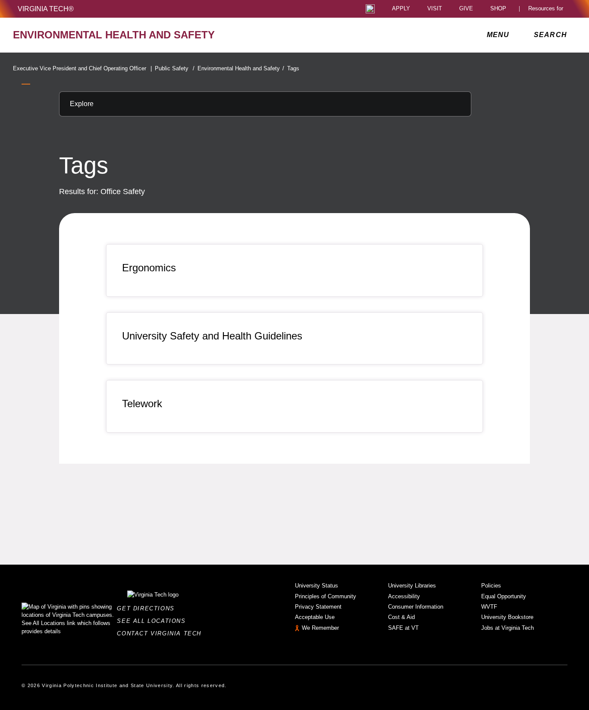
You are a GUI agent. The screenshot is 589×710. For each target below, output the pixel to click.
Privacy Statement (318, 606)
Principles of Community (325, 596)
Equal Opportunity (503, 596)
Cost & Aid (401, 617)
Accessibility (404, 596)
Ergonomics (149, 267)
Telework (142, 403)
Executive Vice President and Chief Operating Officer (82, 68)
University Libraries (412, 585)
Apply (401, 9)
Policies (491, 585)
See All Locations (153, 621)
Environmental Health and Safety (240, 68)
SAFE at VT (403, 628)
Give (466, 9)
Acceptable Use (315, 617)
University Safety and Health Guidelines (212, 336)
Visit (434, 9)
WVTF (489, 606)
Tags (293, 68)
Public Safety (174, 68)
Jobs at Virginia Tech (507, 628)
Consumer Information (415, 606)
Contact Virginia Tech (161, 633)
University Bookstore (507, 617)
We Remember (320, 628)
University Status (316, 585)
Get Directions (148, 608)
